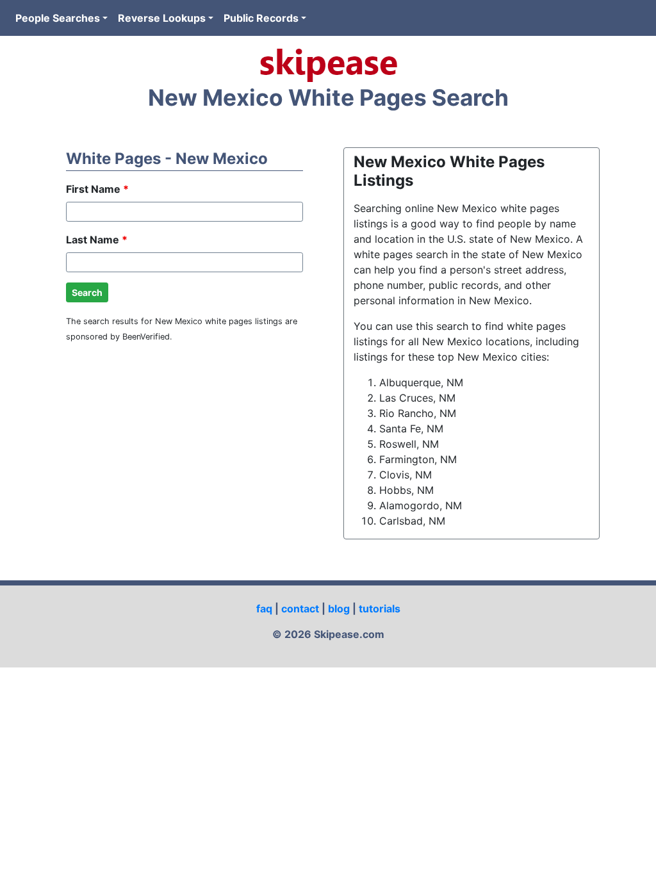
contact (300, 608)
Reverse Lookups (162, 18)
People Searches (57, 18)
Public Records (261, 18)
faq (264, 608)
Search (87, 292)
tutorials (379, 608)
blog (339, 608)
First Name (97, 189)
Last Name (96, 239)
